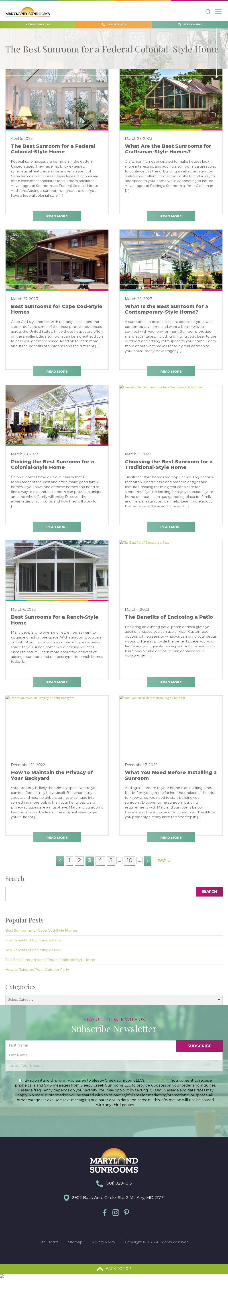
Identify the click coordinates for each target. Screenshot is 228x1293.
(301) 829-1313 (116, 24)
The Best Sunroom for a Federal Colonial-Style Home (53, 149)
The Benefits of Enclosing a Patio (169, 617)
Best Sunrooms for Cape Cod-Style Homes (56, 309)
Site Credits (48, 1242)
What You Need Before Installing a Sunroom (171, 775)
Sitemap (75, 1242)
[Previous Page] (60, 861)
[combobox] (114, 1000)
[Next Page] (147, 861)
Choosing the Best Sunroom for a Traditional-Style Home (169, 464)
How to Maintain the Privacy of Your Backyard (52, 775)
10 (129, 860)
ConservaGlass (38, 24)
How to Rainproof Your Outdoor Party (37, 969)
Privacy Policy (157, 1080)
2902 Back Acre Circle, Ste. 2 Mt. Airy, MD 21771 (118, 1197)
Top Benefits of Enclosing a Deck (33, 950)
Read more (57, 216)
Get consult (192, 24)
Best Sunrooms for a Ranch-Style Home (54, 620)
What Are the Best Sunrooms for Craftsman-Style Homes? (168, 149)
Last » (162, 860)
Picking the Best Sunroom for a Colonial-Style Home (52, 464)
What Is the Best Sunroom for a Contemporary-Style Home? (166, 309)
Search (209, 891)
